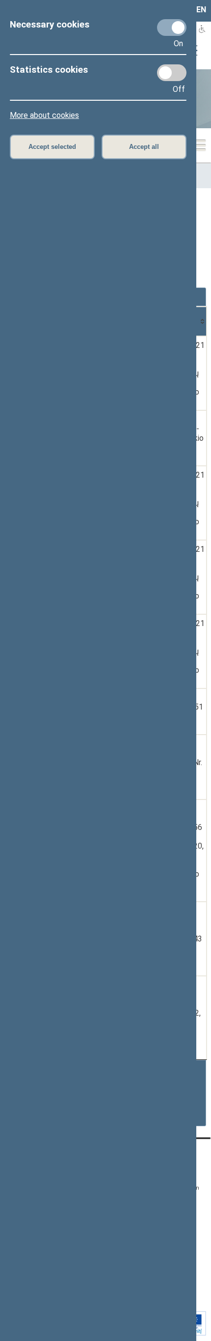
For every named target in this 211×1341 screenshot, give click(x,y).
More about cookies (44, 115)
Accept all (144, 146)
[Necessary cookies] (171, 27)
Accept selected (52, 146)
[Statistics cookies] (171, 72)
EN (201, 9)
